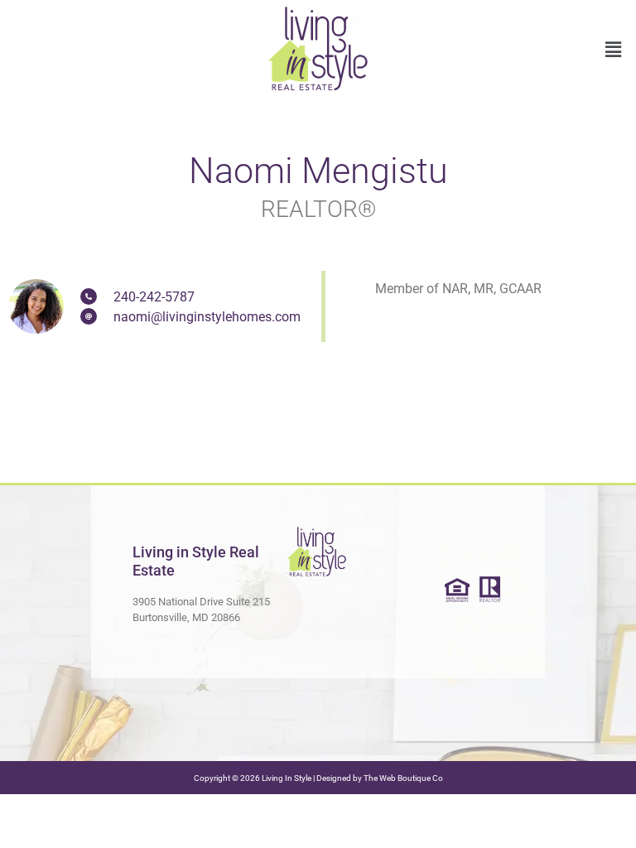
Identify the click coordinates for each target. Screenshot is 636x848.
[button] (614, 49)
